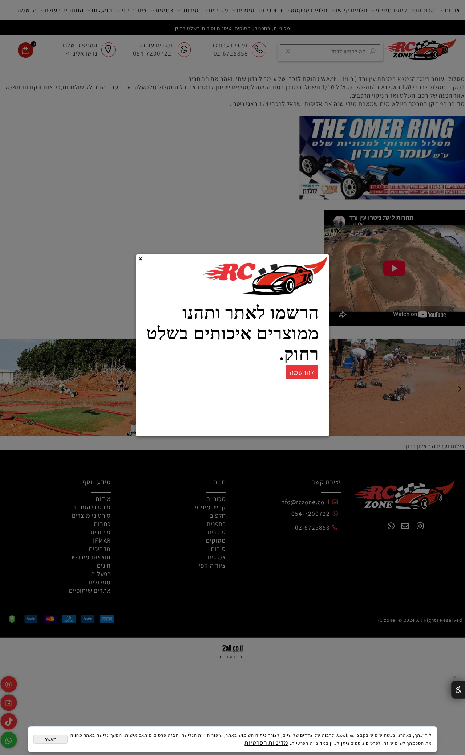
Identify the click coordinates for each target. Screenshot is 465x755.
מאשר (51, 739)
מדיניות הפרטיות (266, 742)
